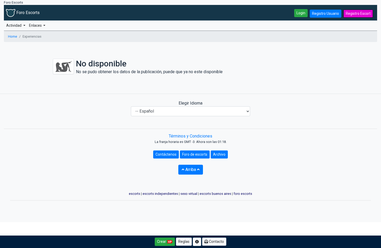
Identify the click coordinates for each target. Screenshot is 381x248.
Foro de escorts (194, 154)
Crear (162, 241)
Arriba (190, 169)
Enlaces (36, 25)
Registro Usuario (325, 13)
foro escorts (243, 194)
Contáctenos (166, 154)
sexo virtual (188, 194)
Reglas (183, 241)
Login (301, 13)
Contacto (216, 241)
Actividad (14, 25)
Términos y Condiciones (190, 136)
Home (12, 36)
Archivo (219, 154)
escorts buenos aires (215, 194)
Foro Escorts (27, 12)
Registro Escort (358, 13)
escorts (134, 194)
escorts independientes (160, 194)
